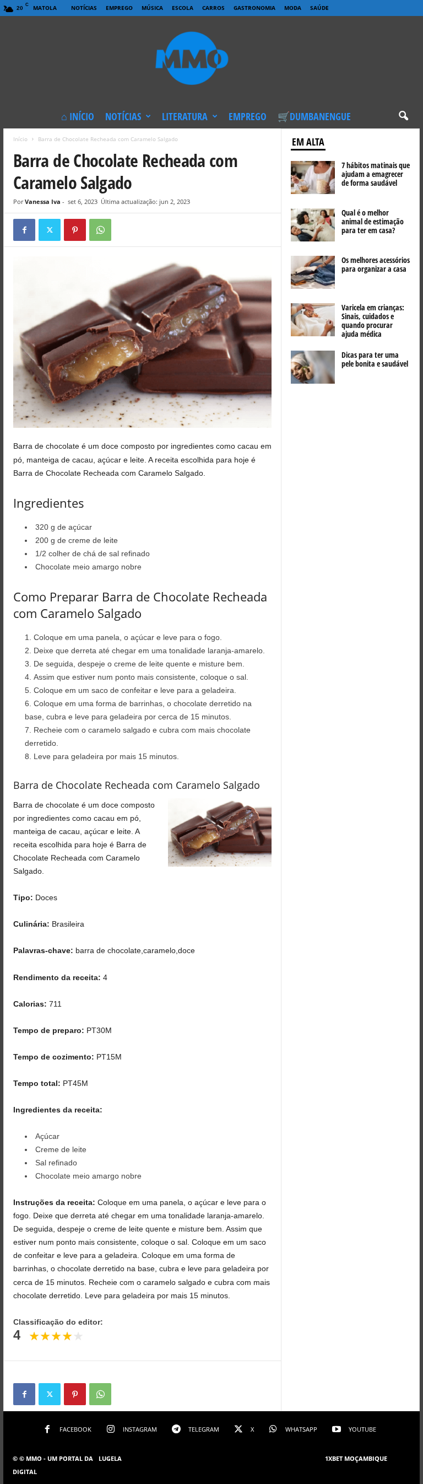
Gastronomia (254, 8)
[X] (50, 230)
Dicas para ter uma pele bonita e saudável (374, 359)
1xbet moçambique (356, 1458)
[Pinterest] (75, 230)
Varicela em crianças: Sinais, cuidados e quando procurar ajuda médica (372, 320)
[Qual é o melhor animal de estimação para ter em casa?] (313, 224)
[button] (403, 116)
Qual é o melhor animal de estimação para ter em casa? (372, 221)
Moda (292, 8)
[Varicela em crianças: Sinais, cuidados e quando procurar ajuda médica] (313, 319)
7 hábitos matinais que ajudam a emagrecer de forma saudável (375, 174)
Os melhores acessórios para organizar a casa (375, 264)
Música (152, 8)
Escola (182, 8)
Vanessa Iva (43, 201)
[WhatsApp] (100, 230)
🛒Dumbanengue (314, 116)
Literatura (185, 116)
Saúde (319, 8)
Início (20, 139)
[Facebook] (24, 230)
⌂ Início (77, 116)
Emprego (119, 8)
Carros (213, 8)
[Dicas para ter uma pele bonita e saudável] (313, 367)
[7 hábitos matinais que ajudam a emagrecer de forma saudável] (313, 177)
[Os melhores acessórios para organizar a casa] (313, 272)
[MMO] (211, 60)
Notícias (84, 8)
